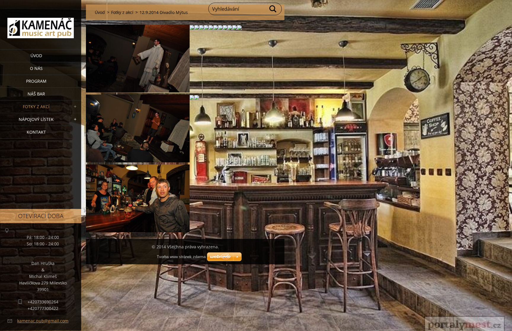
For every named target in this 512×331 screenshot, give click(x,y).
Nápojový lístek (36, 119)
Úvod (36, 55)
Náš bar (36, 94)
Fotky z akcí (36, 106)
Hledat (273, 8)
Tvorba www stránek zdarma (181, 257)
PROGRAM (36, 81)
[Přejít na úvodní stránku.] (40, 21)
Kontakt (36, 132)
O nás (36, 68)
